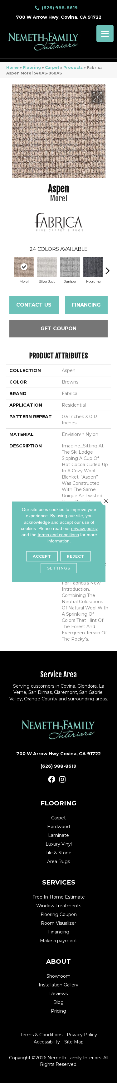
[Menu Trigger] (105, 33)
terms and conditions (58, 534)
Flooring (32, 67)
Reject (75, 556)
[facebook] (51, 780)
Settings (58, 567)
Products (73, 67)
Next (107, 267)
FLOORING (58, 803)
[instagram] (62, 780)
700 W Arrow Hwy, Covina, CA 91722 (58, 17)
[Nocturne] (93, 266)
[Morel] (24, 266)
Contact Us (33, 305)
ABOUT (58, 961)
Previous (9, 267)
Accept (42, 556)
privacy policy (84, 528)
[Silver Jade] (47, 266)
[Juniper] (70, 266)
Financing (86, 305)
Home (12, 67)
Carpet (52, 67)
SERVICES (58, 882)
